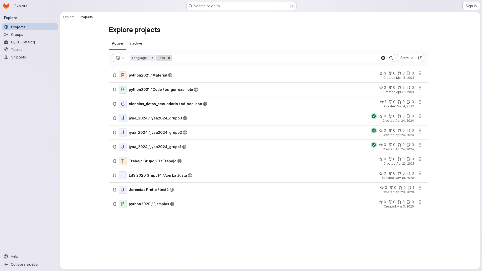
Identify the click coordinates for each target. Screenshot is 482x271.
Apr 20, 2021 (405, 92)
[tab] (117, 43)
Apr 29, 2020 (404, 192)
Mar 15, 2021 (405, 78)
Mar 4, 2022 (405, 106)
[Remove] (169, 58)
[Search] (391, 58)
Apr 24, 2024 (404, 120)
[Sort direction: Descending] (420, 58)
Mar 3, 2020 (405, 206)
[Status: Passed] (374, 116)
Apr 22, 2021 (405, 163)
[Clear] (383, 58)
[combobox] (406, 58)
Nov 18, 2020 (404, 178)
